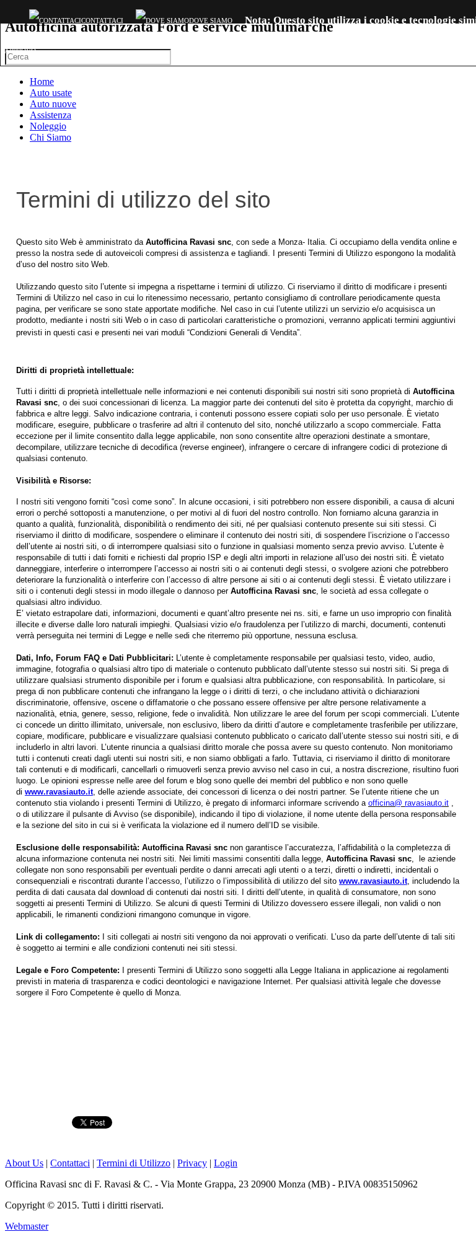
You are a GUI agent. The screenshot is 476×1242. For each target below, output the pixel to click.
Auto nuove (53, 104)
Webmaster (26, 1226)
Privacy (192, 1163)
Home (42, 81)
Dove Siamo (210, 20)
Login (225, 1163)
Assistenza (50, 115)
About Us (24, 1163)
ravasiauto (423, 803)
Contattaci (102, 20)
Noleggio (48, 126)
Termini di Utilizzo (133, 1163)
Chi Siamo (50, 137)
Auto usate (51, 92)
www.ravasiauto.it (59, 791)
